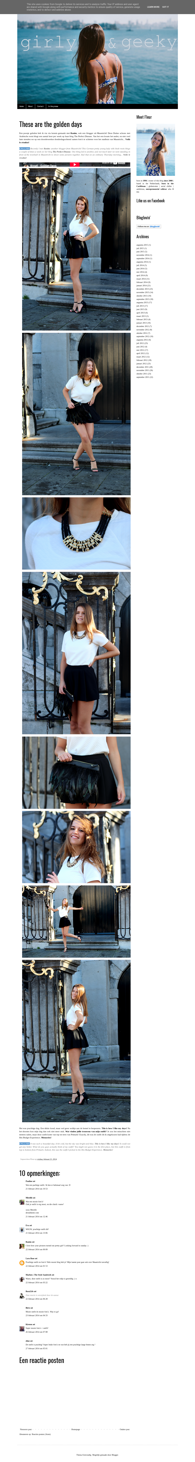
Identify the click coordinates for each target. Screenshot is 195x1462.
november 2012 (142, 330)
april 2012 (140, 353)
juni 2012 (140, 347)
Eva (27, 1225)
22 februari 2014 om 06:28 (37, 1299)
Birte (28, 1308)
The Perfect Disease (83, 136)
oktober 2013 (141, 296)
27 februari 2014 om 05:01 (37, 1348)
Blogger (115, 1455)
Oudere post (124, 1429)
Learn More (153, 7)
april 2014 (140, 275)
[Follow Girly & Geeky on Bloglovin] (148, 228)
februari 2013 (141, 319)
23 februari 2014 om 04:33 (37, 1315)
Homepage (75, 1429)
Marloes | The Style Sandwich (38, 1275)
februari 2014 (141, 282)
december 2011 (142, 367)
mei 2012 (140, 350)
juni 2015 (140, 252)
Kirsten (29, 1324)
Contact (40, 106)
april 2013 (140, 313)
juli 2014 (140, 265)
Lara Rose (30, 1258)
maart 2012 (141, 357)
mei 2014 (140, 272)
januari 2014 (141, 286)
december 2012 (142, 326)
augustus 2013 (142, 302)
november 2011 (142, 370)
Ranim (29, 1242)
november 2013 (142, 292)
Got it (165, 7)
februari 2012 (141, 360)
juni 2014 (140, 269)
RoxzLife (29, 1291)
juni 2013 (140, 309)
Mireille (29, 1198)
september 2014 (142, 258)
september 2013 (142, 299)
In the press (53, 106)
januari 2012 (141, 364)
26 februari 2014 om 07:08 (37, 1332)
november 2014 (142, 255)
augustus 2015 (142, 245)
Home (22, 106)
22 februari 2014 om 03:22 (37, 1282)
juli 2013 (140, 306)
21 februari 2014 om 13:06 (37, 1233)
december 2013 (142, 289)
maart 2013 (141, 316)
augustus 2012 (142, 340)
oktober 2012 (141, 333)
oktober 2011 (141, 374)
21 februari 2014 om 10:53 (37, 1189)
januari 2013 (141, 323)
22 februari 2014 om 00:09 (37, 1249)
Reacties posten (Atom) (41, 1434)
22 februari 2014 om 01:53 (37, 1266)
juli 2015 (140, 248)
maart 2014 (141, 279)
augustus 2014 (142, 262)
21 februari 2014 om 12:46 (37, 1217)
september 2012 (142, 336)
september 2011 (142, 377)
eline (28, 1341)
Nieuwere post (26, 1429)
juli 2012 (140, 343)
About (30, 106)
